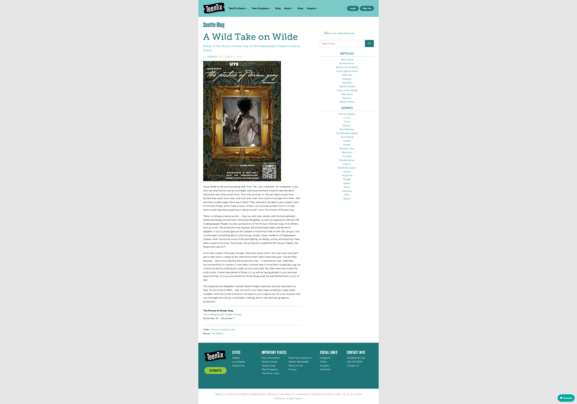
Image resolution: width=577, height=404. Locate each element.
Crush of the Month (346, 90)
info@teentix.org (356, 357)
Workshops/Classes (346, 133)
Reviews (346, 98)
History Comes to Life (222, 329)
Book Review (347, 129)
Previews (347, 82)
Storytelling (347, 137)
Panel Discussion (347, 167)
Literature (347, 190)
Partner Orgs (268, 365)
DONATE (215, 370)
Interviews (347, 94)
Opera (346, 183)
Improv (347, 164)
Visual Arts (347, 175)
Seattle (236, 357)
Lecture (347, 171)
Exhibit (347, 140)
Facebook (325, 369)
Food (347, 121)
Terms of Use (295, 365)
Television (347, 152)
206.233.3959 (354, 361)
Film (347, 194)
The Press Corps (270, 373)
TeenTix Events (347, 86)
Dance (346, 198)
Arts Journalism (347, 114)
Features (346, 78)
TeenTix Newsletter (298, 361)
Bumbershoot (346, 63)
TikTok (323, 361)
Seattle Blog (213, 25)
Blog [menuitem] (278, 8)
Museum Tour (346, 148)
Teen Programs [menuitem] (260, 8)
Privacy (292, 369)
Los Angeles (238, 361)
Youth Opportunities (347, 71)
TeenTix (212, 56)
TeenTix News (347, 101)
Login (353, 8)
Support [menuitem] (311, 8)
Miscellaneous (347, 160)
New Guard (347, 59)
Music (347, 187)
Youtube (324, 365)
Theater (347, 179)
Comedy (347, 156)
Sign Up (366, 8)
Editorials (347, 74)
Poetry (347, 144)
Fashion (347, 125)
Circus (346, 117)
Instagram (325, 357)
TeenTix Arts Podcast (347, 67)
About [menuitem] (287, 8)
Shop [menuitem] (300, 8)
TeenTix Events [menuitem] (237, 8)
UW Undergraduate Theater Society (222, 314)
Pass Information (271, 357)
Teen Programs (270, 369)
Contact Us (353, 365)
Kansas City (238, 365)
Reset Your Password (299, 357)
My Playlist (217, 333)
